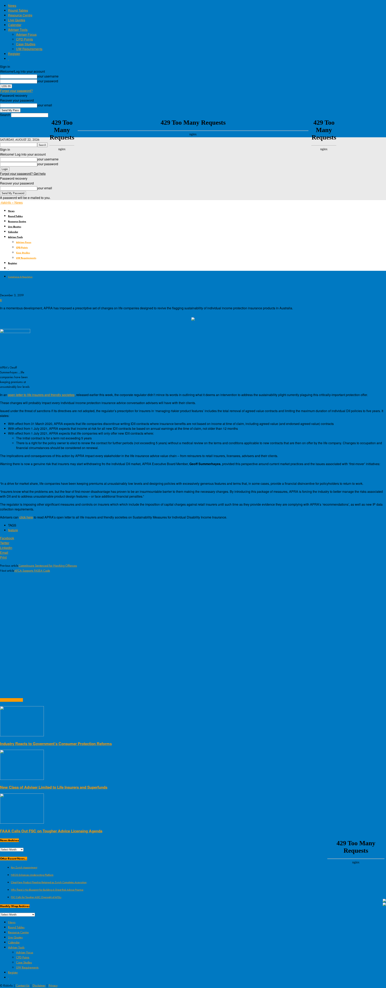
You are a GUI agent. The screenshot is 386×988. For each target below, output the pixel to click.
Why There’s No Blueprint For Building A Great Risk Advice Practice (47, 889)
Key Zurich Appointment (24, 867)
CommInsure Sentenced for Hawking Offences (47, 565)
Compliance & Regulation (20, 276)
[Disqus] (193, 628)
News (12, 5)
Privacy (53, 985)
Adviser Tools (18, 29)
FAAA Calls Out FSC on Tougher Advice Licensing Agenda (51, 831)
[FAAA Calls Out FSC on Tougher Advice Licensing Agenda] (22, 822)
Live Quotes (16, 20)
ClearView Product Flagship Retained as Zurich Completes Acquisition (49, 882)
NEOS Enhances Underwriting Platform (32, 875)
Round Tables (18, 10)
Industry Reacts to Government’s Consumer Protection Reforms (56, 743)
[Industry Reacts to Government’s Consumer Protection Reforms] (22, 735)
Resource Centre (20, 15)
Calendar (14, 24)
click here (26, 517)
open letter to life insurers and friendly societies (41, 394)
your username (48, 76)
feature (13, 530)
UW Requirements (29, 49)
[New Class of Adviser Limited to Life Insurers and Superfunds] (22, 778)
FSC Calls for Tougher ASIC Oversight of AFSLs (36, 897)
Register (14, 53)
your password (47, 81)
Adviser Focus (26, 34)
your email (44, 105)
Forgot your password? (16, 90)
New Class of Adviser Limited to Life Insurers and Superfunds (53, 787)
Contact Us (22, 985)
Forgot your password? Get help (23, 173)
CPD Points (24, 39)
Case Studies (25, 44)
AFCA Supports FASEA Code (32, 570)
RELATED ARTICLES (11, 700)
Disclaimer (39, 985)
